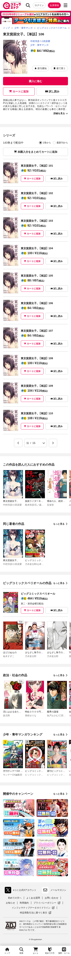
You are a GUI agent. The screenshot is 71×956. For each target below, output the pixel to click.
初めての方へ (15, 898)
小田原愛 (45, 41)
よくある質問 (33, 898)
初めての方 (50, 953)
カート (35, 953)
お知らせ (10, 902)
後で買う (61, 68)
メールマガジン (58, 890)
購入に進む (35, 81)
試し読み (54, 91)
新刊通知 (42, 68)
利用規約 (24, 902)
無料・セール (64, 953)
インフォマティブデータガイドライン (31, 907)
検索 (21, 953)
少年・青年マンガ (39, 45)
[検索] (28, 5)
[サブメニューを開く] (65, 5)
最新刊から (62, 142)
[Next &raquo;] (53, 443)
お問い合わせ (51, 898)
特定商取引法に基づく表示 (35, 912)
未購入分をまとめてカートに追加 (37, 151)
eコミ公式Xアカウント (21, 891)
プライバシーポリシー (47, 902)
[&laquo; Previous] (18, 443)
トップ (7, 953)
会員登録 (54, 5)
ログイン (39, 5)
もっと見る (59, 524)
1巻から (47, 142)
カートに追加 (21, 91)
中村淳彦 (34, 41)
